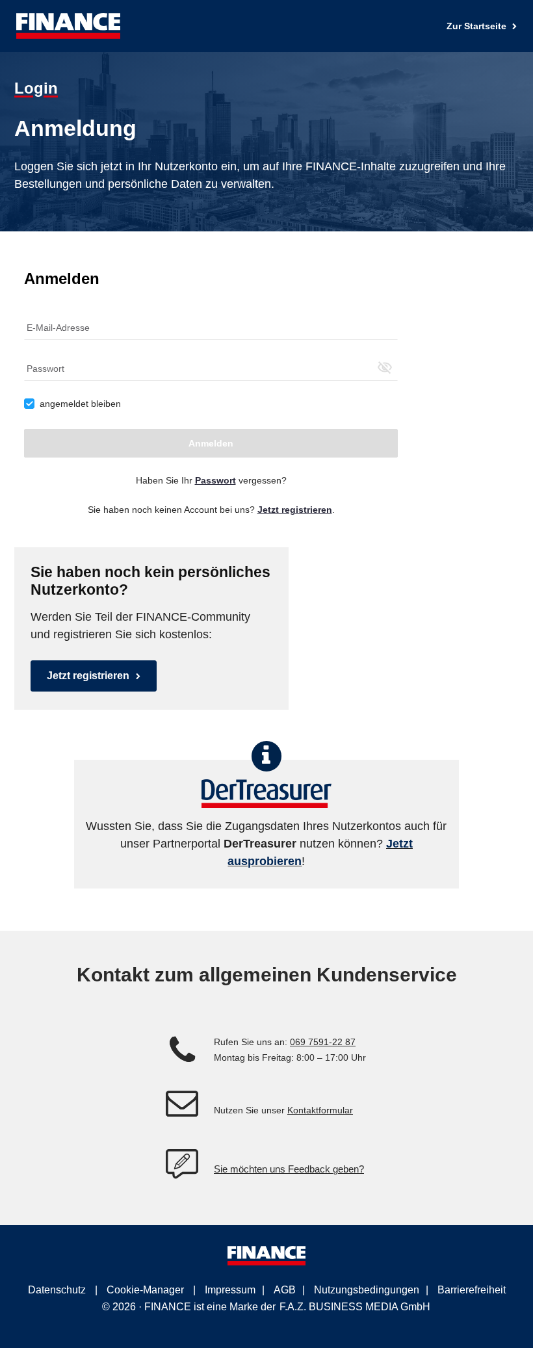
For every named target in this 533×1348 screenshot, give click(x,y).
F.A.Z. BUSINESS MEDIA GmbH (355, 1306)
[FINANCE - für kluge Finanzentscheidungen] (68, 26)
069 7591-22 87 (323, 1042)
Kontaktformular (320, 1110)
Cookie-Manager (145, 1289)
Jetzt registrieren (88, 675)
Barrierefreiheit (471, 1289)
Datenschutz (57, 1289)
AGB (285, 1289)
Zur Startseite (478, 26)
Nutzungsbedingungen (366, 1289)
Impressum (230, 1289)
